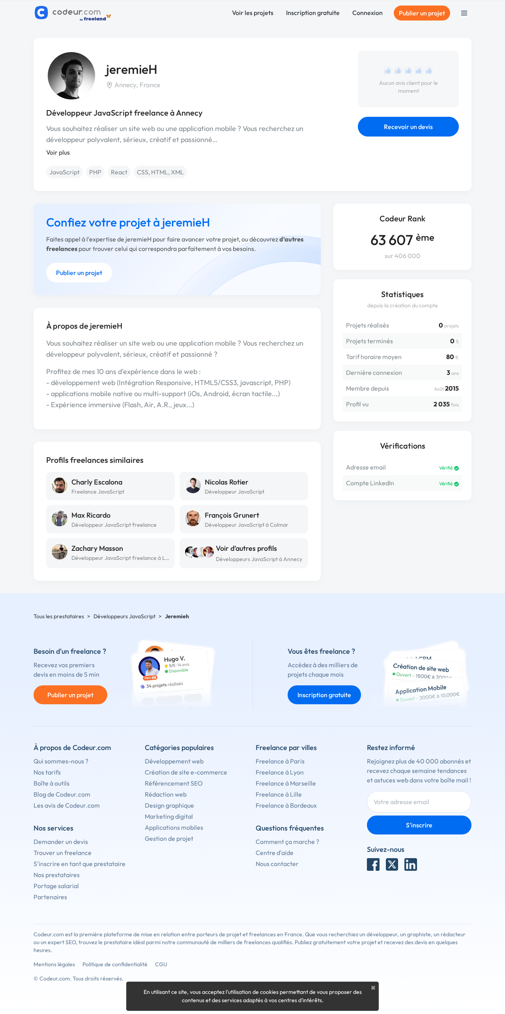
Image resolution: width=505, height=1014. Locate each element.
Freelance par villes (286, 747)
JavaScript (64, 172)
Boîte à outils (51, 783)
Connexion (367, 13)
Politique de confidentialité (115, 964)
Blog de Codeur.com (62, 794)
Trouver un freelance (63, 853)
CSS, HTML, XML (160, 172)
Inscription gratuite (313, 13)
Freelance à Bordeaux (286, 805)
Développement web (174, 761)
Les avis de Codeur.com (67, 805)
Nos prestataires (57, 875)
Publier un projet (422, 13)
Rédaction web (166, 794)
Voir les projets (252, 13)
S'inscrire (419, 825)
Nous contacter (277, 864)
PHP (95, 172)
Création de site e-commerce (186, 772)
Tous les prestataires (59, 616)
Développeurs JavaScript (124, 616)
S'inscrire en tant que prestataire (79, 864)
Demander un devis (61, 842)
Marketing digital (169, 816)
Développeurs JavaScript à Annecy (259, 559)
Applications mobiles (174, 827)
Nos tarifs (47, 772)
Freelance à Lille (279, 794)
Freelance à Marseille (286, 783)
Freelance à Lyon (280, 772)
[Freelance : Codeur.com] (74, 13)
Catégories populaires (179, 747)
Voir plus (58, 152)
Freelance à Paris (280, 761)
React (119, 172)
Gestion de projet (169, 838)
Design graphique (169, 805)
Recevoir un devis (408, 127)
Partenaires (50, 897)
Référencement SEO (174, 783)
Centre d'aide (275, 853)
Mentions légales (54, 964)
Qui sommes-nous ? (61, 761)
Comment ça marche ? (287, 842)
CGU (161, 964)
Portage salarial (56, 886)
